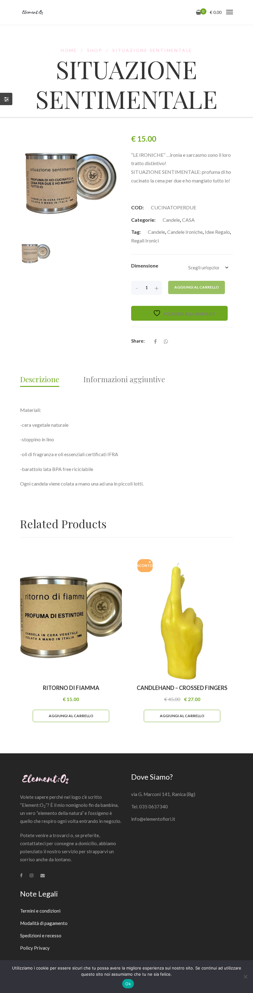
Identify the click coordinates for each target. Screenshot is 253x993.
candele (156, 232)
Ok (128, 983)
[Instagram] (31, 875)
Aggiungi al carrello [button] (71, 715)
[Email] (42, 875)
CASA (188, 220)
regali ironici (145, 240)
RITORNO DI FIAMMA (71, 687)
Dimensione (144, 265)
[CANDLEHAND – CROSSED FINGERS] (182, 617)
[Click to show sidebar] (6, 99)
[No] (245, 977)
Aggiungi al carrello (196, 287)
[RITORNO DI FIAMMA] (71, 617)
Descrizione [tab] (39, 379)
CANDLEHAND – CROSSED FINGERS (182, 687)
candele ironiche (185, 232)
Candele (171, 220)
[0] (198, 12)
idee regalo (217, 232)
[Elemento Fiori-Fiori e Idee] (32, 12)
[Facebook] (21, 875)
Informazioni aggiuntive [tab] (124, 379)
